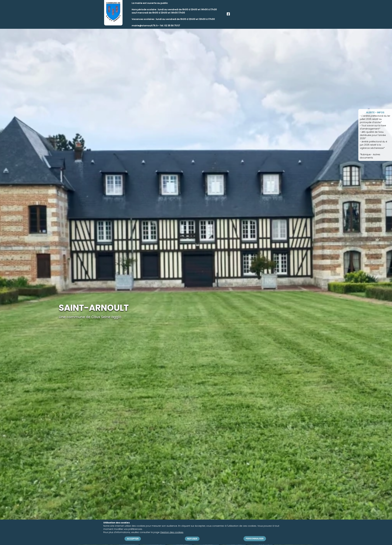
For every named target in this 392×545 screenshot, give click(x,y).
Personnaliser (255, 538)
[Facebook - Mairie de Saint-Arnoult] (228, 14)
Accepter (133, 538)
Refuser (192, 538)
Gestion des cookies (171, 532)
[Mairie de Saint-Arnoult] (113, 21)
